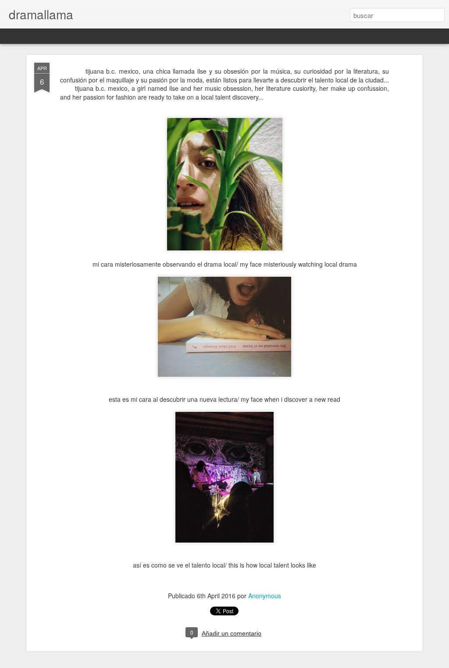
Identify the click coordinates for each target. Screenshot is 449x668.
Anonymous (264, 595)
